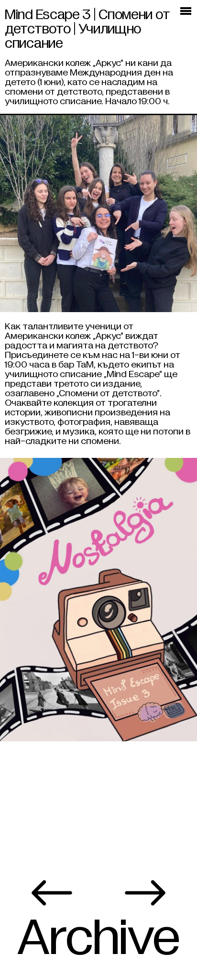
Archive (98, 938)
